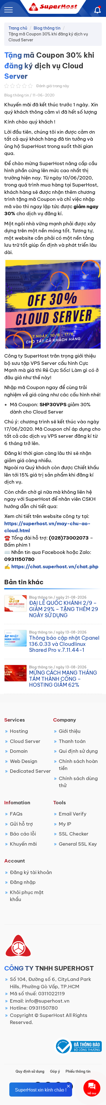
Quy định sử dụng (30, 1071)
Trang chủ (17, 28)
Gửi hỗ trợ (21, 824)
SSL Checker (73, 834)
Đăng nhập (23, 882)
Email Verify (72, 814)
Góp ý (55, 1071)
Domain (19, 751)
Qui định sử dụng (78, 751)
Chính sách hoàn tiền (78, 765)
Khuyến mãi (23, 844)
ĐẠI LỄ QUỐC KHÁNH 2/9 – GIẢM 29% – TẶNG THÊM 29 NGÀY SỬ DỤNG (63, 609)
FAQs (16, 814)
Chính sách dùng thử (78, 782)
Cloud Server (25, 741)
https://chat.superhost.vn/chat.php (54, 566)
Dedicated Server (30, 771)
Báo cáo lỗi (23, 834)
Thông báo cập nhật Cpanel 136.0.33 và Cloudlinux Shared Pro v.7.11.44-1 (64, 644)
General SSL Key (78, 844)
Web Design (23, 761)
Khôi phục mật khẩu (27, 896)
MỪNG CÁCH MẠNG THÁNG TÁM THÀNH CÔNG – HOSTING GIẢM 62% (63, 679)
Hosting (19, 731)
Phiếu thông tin (78, 1071)
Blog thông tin (47, 28)
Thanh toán (72, 741)
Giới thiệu (70, 731)
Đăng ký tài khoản (31, 872)
